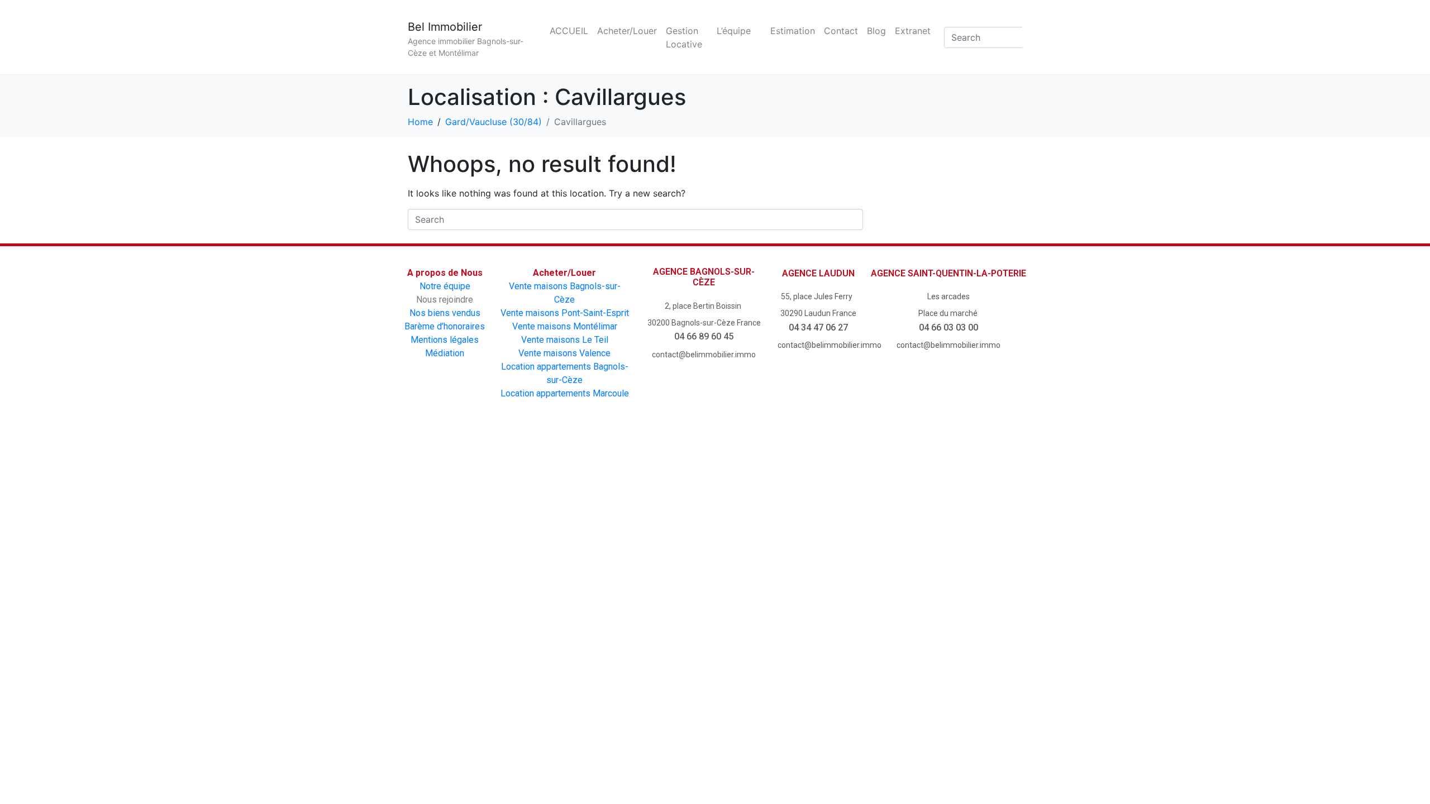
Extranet (913, 30)
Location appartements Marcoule (564, 393)
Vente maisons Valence (564, 353)
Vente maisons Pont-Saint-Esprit (564, 313)
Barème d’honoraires (444, 326)
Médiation (444, 353)
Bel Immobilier (445, 27)
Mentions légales (445, 339)
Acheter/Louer (627, 30)
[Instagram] (747, 465)
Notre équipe (445, 286)
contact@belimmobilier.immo (704, 354)
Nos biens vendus (444, 313)
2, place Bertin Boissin (704, 306)
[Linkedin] (810, 465)
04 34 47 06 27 (818, 327)
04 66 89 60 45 (703, 336)
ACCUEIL (569, 30)
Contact (841, 30)
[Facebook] (620, 465)
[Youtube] (683, 465)
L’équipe (734, 30)
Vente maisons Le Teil (564, 339)
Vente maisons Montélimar (564, 326)
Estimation (792, 30)
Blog (876, 30)
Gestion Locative (684, 37)
